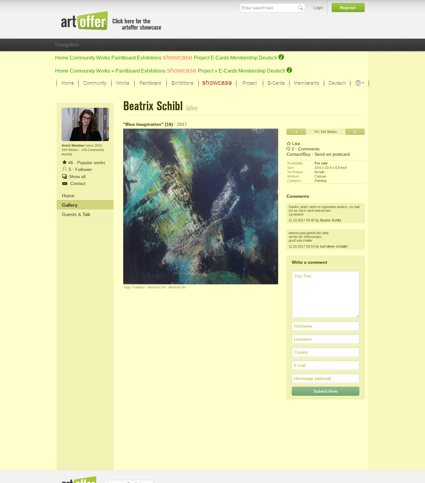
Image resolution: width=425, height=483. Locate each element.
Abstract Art (177, 287)
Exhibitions (149, 57)
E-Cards (220, 57)
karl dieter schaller (334, 246)
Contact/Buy (299, 154)
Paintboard (123, 57)
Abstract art (157, 287)
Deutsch (268, 57)
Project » (207, 70)
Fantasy (139, 287)
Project (201, 57)
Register (348, 7)
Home (61, 57)
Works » (105, 70)
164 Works (70, 150)
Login (318, 7)
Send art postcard (332, 154)
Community (82, 57)
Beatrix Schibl (330, 220)
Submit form (325, 391)
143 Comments (92, 150)
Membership (244, 57)
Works (103, 57)
